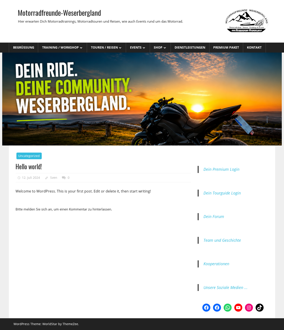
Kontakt (254, 47)
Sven (53, 177)
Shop (158, 47)
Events (136, 47)
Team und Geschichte (222, 240)
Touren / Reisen (104, 47)
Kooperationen (216, 263)
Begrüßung (23, 47)
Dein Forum (213, 216)
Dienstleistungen (190, 47)
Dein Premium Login (221, 169)
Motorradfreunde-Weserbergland (59, 12)
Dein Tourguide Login (222, 193)
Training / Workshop (60, 47)
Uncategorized (29, 156)
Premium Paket (226, 47)
